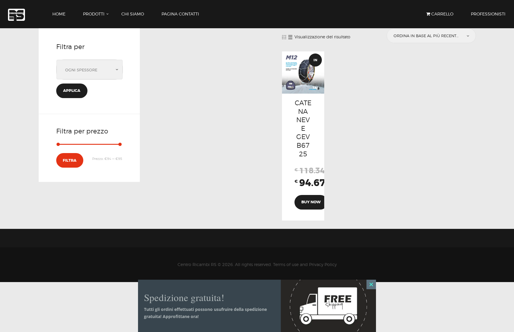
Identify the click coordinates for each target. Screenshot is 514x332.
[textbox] (91, 70)
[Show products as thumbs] (284, 37)
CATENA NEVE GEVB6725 (303, 128)
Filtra (69, 160)
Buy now (311, 201)
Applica (71, 90)
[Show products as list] (290, 37)
